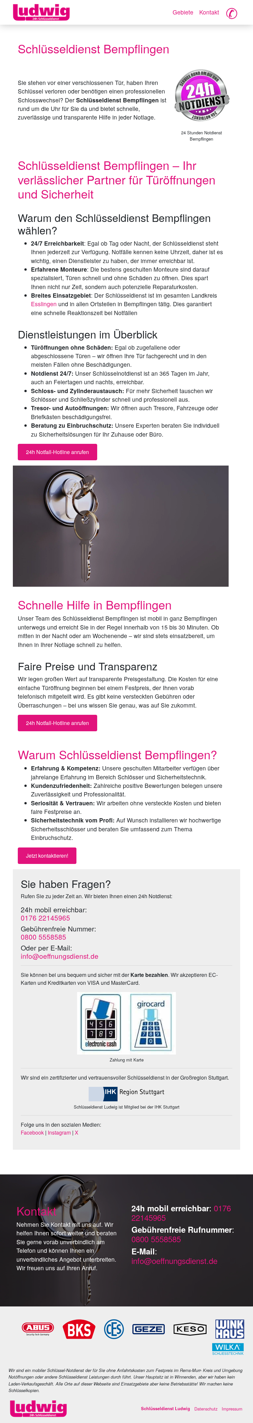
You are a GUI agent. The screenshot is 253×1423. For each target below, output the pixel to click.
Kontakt (209, 12)
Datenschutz (205, 1409)
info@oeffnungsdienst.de (59, 956)
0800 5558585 (43, 937)
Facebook (32, 1132)
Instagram (59, 1132)
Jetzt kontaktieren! (47, 855)
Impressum (232, 1409)
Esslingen (44, 304)
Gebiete (183, 12)
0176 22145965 (45, 918)
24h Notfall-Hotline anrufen (57, 452)
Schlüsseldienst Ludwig (165, 1408)
